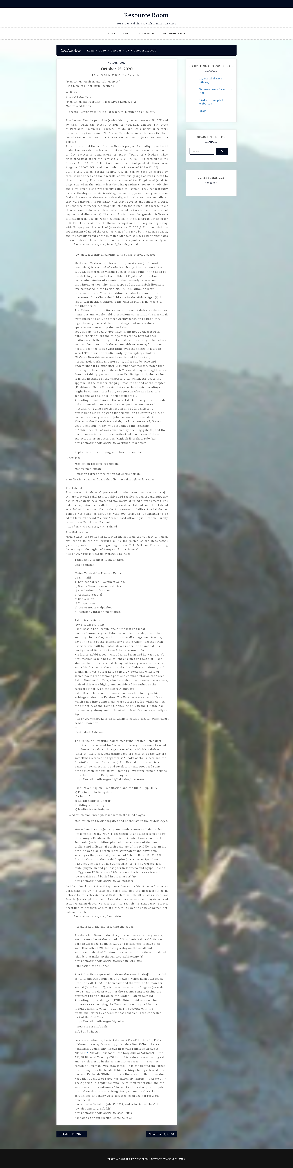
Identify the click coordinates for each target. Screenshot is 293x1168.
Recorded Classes (173, 33)
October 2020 (116, 62)
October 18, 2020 (72, 1134)
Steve (96, 75)
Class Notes (146, 33)
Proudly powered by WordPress (128, 1159)
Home (111, 33)
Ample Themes (175, 1159)
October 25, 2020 (117, 68)
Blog (202, 110)
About (127, 33)
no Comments (131, 75)
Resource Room (146, 15)
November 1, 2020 (161, 1134)
